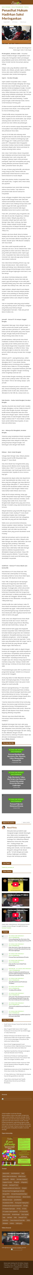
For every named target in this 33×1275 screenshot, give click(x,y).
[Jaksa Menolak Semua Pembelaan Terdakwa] (5, 980)
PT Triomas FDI (24, 1211)
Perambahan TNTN (8, 1203)
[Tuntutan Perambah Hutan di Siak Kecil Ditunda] (5, 1004)
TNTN (28, 1220)
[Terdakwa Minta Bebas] (5, 988)
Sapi (4, 1217)
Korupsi (24, 1188)
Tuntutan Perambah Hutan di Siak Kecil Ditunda (19, 1007)
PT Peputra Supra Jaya (9, 1208)
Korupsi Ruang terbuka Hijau (19, 1194)
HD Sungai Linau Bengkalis (16, 749)
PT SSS (24, 1208)
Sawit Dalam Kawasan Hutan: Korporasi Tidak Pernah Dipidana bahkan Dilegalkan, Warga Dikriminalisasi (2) (17, 1064)
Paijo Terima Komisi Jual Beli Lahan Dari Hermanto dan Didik (19, 1015)
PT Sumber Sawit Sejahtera (10, 1211)
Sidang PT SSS (22, 1217)
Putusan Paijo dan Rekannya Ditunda (16, 805)
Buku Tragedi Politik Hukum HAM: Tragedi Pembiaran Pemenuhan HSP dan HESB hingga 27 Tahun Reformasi (17, 1030)
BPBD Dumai (22, 1176)
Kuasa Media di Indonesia (14, 1197)
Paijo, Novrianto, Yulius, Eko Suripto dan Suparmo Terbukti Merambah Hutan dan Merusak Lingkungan (16, 781)
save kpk (9, 1217)
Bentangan (12, 968)
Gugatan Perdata (7, 1182)
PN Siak (25, 1205)
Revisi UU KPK (6, 1214)
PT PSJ (18, 1208)
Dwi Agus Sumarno (22, 1179)
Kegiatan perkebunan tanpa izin (11, 1188)
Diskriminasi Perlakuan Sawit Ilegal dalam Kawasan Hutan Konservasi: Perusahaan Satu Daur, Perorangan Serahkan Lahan (17, 1057)
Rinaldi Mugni (16, 1214)
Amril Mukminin (15, 1173)
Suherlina (5, 1220)
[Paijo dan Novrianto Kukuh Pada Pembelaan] (5, 962)
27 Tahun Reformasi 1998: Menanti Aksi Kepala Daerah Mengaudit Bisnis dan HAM (17, 1075)
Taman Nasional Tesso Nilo (17, 1220)
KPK (4, 1197)
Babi (23, 1173)
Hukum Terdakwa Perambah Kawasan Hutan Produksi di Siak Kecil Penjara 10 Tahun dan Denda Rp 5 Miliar (19, 973)
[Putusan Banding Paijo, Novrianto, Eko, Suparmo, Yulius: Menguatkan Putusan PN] (5, 937)
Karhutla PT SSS (13, 1185)
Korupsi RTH (6, 1194)
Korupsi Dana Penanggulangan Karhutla (13, 1191)
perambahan (17, 1200)
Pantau (26, 7)
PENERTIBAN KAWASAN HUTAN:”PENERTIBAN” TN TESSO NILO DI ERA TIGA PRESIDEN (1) (17, 1070)
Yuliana (12, 1223)
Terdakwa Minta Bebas (15, 990)
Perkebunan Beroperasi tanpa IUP (12, 1205)
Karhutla (5, 1185)
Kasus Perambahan (17, 7)
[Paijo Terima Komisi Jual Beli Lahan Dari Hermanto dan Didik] (5, 1012)
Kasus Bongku (6, 7)
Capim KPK (5, 1179)
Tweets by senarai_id (8, 867)
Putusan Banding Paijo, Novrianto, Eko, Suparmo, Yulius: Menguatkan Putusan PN (16, 757)
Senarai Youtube (6, 928)
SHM (15, 1217)
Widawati (5, 1223)
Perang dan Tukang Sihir (21, 1203)
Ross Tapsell (25, 1214)
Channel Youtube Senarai (19, 1247)
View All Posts (26, 822)
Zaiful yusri (19, 1223)
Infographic (24, 1182)
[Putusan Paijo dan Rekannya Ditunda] (5, 955)
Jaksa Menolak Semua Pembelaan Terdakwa (18, 982)
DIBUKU (13, 1179)
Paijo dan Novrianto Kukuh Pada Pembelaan (17, 964)
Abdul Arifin (6, 1173)
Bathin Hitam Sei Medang (9, 1176)
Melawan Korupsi (7, 1200)
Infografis (16, 1182)
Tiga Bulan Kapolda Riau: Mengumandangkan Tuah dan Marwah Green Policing (17, 1052)
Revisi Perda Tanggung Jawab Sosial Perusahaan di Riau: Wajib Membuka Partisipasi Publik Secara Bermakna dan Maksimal (17, 1046)
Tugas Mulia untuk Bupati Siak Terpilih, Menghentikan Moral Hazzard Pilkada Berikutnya (15, 1080)
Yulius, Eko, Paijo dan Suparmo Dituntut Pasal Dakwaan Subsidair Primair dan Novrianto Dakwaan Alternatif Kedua (19, 998)
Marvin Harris (26, 1197)
